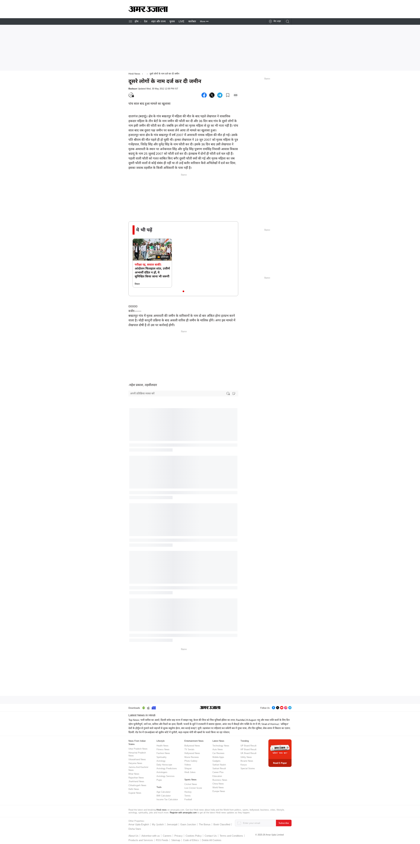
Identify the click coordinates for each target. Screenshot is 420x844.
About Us (133, 835)
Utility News (246, 757)
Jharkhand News (136, 781)
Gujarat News (134, 793)
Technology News (220, 745)
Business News (219, 780)
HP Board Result (248, 749)
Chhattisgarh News (137, 785)
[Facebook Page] (273, 707)
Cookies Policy (194, 835)
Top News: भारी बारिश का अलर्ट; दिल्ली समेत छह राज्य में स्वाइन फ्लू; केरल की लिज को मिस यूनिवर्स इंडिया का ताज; (181, 720)
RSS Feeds (162, 840)
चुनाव (172, 21)
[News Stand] (154, 707)
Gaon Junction (188, 824)
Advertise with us (150, 835)
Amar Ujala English (138, 824)
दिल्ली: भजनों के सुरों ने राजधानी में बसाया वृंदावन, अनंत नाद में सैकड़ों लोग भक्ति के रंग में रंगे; (219, 724)
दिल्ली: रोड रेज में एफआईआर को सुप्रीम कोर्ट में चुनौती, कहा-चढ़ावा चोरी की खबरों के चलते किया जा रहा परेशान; (179, 732)
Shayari (188, 768)
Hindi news (161, 810)
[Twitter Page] (277, 707)
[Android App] (143, 707)
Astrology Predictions (167, 768)
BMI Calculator (164, 795)
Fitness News (163, 749)
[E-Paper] (280, 753)
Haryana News (135, 763)
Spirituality (162, 757)
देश (145, 21)
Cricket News (190, 784)
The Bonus (204, 824)
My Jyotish (158, 824)
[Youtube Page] (281, 707)
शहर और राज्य (158, 21)
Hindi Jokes (190, 772)
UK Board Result (248, 753)
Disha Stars (134, 829)
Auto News (217, 749)
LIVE (181, 21)
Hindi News (134, 73)
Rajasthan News (136, 777)
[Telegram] (290, 707)
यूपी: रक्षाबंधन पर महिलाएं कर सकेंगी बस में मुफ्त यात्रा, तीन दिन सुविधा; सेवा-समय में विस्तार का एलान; (244, 728)
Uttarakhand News (137, 759)
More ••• (204, 21)
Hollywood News (192, 753)
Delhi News (133, 789)
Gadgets (216, 761)
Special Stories (248, 768)
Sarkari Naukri (219, 764)
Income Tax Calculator (167, 799)
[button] (183, 291)
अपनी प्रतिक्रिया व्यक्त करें (142, 393)
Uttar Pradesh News (137, 749)
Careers (167, 835)
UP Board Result (248, 745)
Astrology (161, 761)
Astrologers (162, 772)
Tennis (187, 795)
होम (136, 21)
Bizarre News (247, 761)
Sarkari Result (219, 768)
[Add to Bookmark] (227, 95)
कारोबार (192, 21)
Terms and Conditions (231, 835)
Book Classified (221, 824)
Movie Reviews (191, 757)
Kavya (244, 764)
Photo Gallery (190, 761)
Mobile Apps (218, 757)
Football (188, 799)
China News (218, 783)
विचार (137, 284)
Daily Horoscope (164, 764)
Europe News (218, 791)
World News (218, 787)
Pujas (159, 780)
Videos (187, 764)
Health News (162, 745)
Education (217, 776)
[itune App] (148, 707)
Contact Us (211, 835)
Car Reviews (218, 753)
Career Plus (218, 772)
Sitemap (175, 840)
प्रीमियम (164, 257)
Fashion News (163, 753)
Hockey (188, 792)
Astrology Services (166, 776)
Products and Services (140, 840)
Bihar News (133, 774)
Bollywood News (192, 745)
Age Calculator (163, 792)
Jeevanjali (172, 824)
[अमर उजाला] (148, 11)
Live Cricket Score (193, 788)
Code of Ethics (191, 840)
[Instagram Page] (285, 707)
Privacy (178, 835)
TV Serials (189, 749)
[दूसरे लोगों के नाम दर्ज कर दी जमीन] (204, 95)
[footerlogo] (210, 708)
